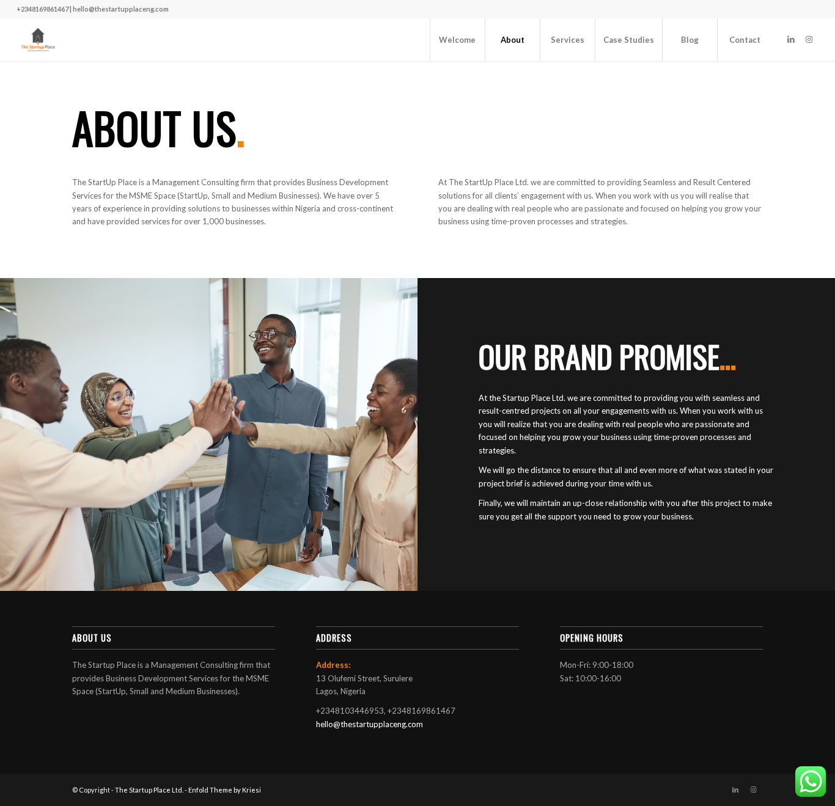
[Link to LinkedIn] (791, 39)
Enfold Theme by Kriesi (224, 790)
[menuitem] (457, 39)
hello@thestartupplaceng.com (369, 724)
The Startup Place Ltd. (149, 790)
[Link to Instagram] (809, 39)
